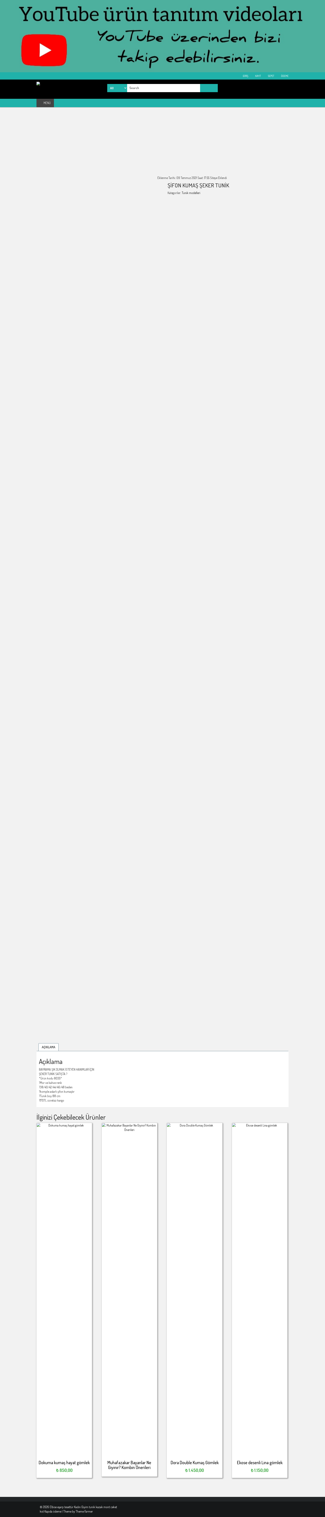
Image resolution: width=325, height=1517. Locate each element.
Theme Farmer (84, 1511)
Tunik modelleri (191, 193)
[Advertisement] (162, 145)
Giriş (245, 76)
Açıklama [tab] (48, 1047)
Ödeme (285, 76)
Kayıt (258, 76)
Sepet (270, 76)
